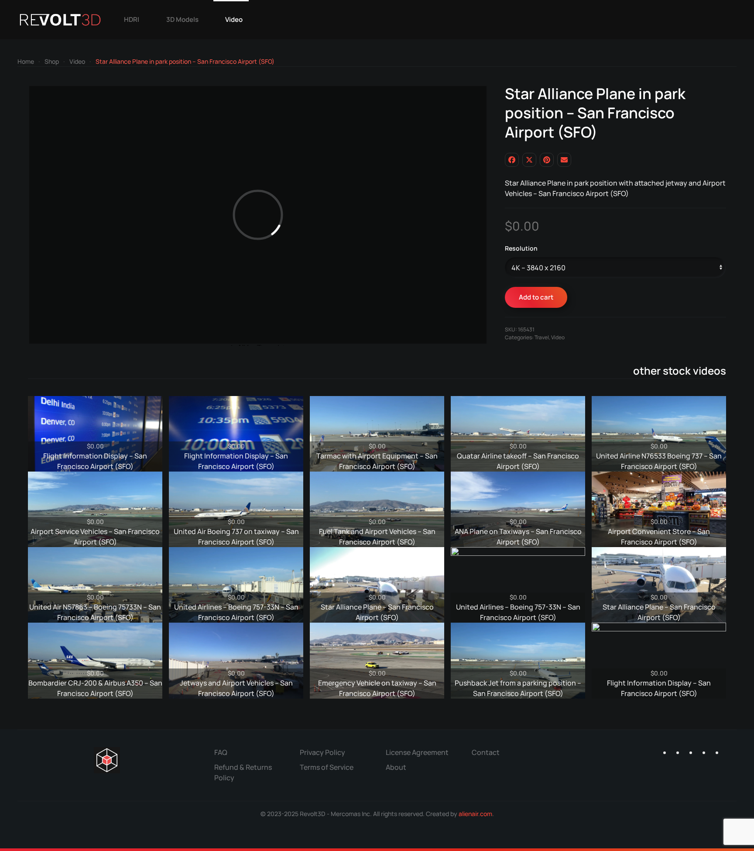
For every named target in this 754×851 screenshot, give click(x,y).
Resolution (521, 248)
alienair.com (475, 814)
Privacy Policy (322, 752)
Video (234, 19)
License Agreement (417, 752)
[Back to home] (60, 19)
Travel (542, 337)
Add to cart (536, 297)
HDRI (131, 19)
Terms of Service (326, 767)
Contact (486, 752)
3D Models (182, 19)
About (396, 767)
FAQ (220, 752)
